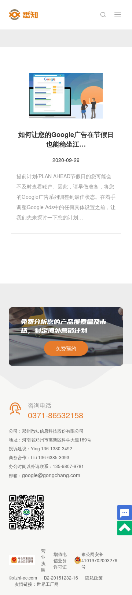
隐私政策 (94, 577)
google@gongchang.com (51, 475)
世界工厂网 (48, 584)
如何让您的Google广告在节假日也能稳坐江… (66, 139)
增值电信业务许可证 (60, 560)
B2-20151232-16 (61, 577)
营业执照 (43, 560)
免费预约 (66, 348)
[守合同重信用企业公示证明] (22, 560)
